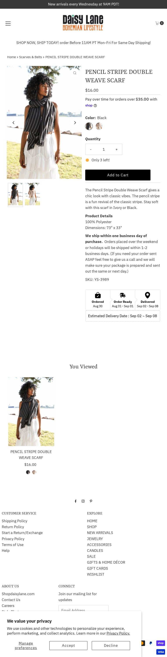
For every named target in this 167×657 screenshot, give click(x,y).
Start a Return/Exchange (22, 532)
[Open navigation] (8, 23)
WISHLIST (95, 574)
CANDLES (95, 550)
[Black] (28, 472)
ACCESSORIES (99, 544)
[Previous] (13, 123)
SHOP (92, 526)
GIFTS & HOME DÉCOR (106, 562)
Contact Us (11, 599)
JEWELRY (95, 538)
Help (6, 550)
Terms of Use (12, 544)
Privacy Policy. (118, 633)
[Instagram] (83, 501)
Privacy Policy (13, 538)
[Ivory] (34, 472)
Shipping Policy (14, 521)
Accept (68, 645)
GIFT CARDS (97, 568)
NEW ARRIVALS (100, 532)
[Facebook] (76, 501)
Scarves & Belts (30, 57)
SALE (91, 556)
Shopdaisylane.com (18, 593)
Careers (8, 605)
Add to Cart (118, 175)
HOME (92, 521)
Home (11, 57)
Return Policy (13, 526)
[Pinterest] (91, 501)
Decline (111, 645)
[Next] (75, 123)
